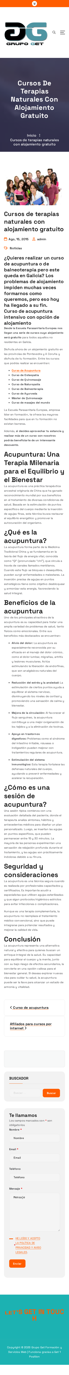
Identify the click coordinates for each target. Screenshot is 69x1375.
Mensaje (15, 1188)
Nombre (15, 1129)
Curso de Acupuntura (26, 370)
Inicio (31, 135)
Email (14, 1149)
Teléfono (15, 1169)
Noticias (16, 248)
